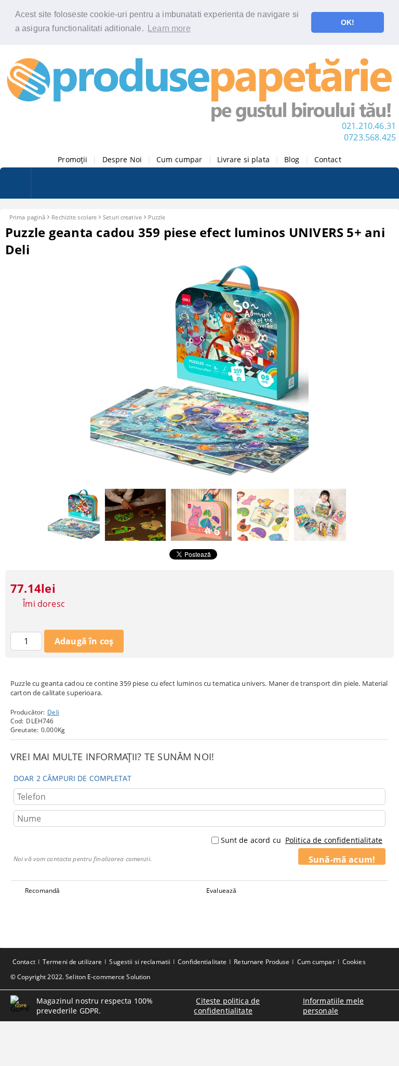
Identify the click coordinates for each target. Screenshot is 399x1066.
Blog (292, 159)
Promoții (72, 159)
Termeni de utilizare (72, 961)
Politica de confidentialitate (333, 840)
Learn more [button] (169, 28)
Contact (327, 159)
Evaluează (221, 890)
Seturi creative (122, 217)
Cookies (354, 961)
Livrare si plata (243, 159)
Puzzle (157, 217)
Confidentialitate (202, 961)
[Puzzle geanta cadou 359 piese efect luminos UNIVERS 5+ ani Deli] (199, 479)
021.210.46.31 (369, 126)
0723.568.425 (370, 137)
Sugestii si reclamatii (139, 961)
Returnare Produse (261, 961)
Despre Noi (122, 159)
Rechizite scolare (74, 217)
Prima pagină (27, 217)
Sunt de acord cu (301, 840)
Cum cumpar (179, 159)
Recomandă (42, 890)
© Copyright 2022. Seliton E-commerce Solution (80, 976)
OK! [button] (347, 22)
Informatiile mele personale (333, 1006)
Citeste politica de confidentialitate (227, 1006)
